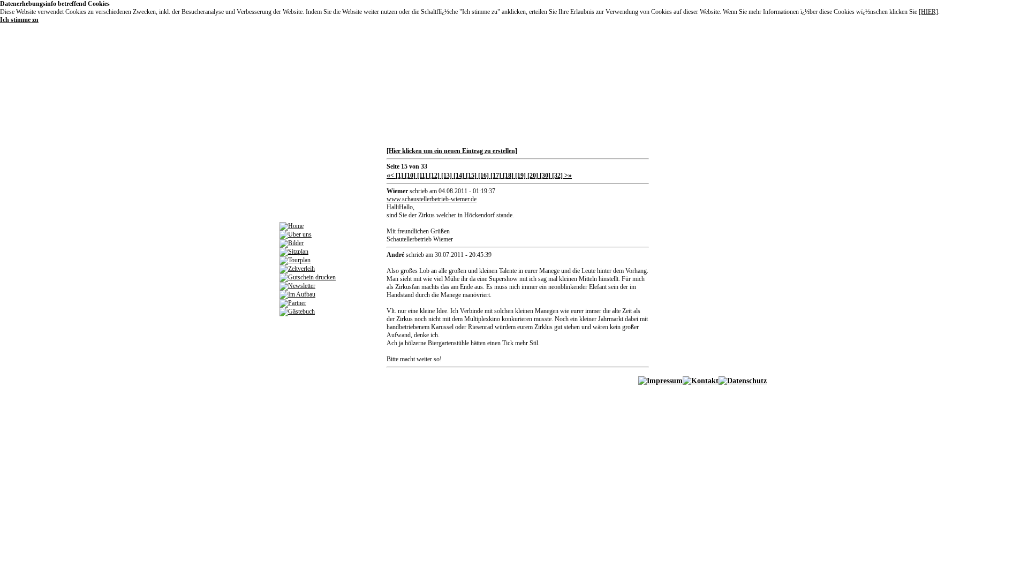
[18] (507, 175)
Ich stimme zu (19, 20)
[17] (495, 175)
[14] (458, 175)
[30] (544, 175)
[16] (483, 175)
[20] (532, 175)
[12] (433, 175)
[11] (421, 175)
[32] (556, 175)
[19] (519, 175)
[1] (398, 175)
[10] (409, 175)
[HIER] (928, 12)
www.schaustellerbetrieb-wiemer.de (432, 199)
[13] (446, 175)
